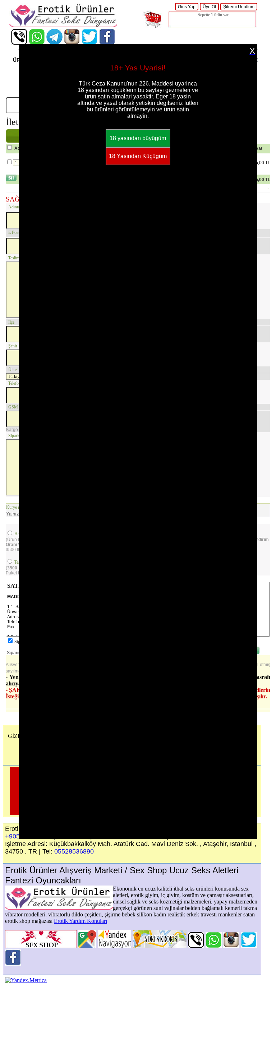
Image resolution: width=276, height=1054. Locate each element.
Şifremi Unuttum (238, 6)
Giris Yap (187, 6)
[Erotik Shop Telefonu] (19, 43)
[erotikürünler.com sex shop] (63, 25)
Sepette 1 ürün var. (213, 14)
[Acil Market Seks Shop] (90, 43)
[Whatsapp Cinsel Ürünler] (37, 43)
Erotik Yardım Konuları (80, 921)
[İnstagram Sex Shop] (72, 43)
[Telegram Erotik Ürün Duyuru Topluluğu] (54, 43)
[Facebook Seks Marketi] (107, 43)
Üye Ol (209, 6)
